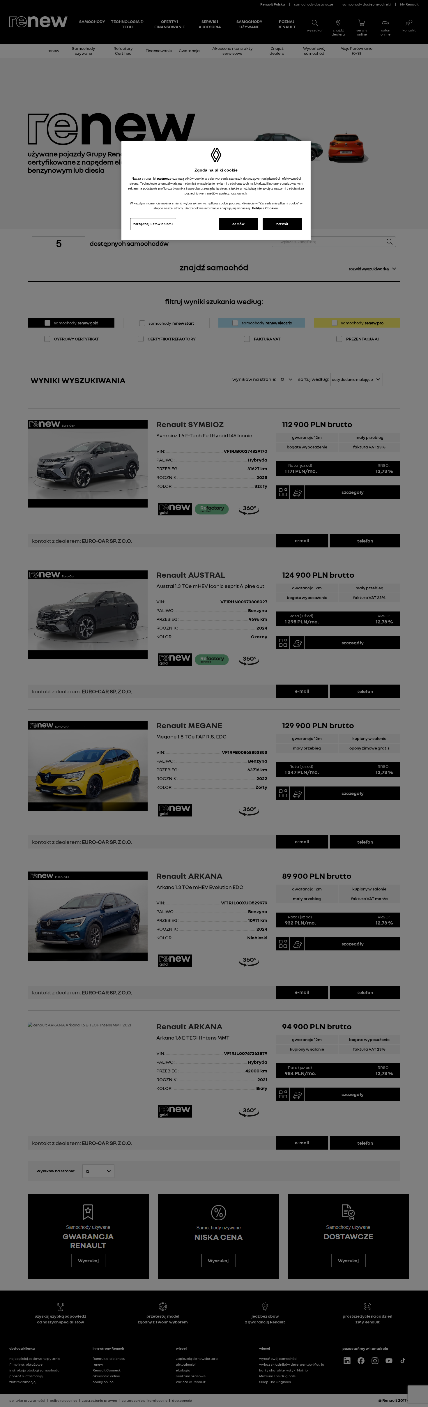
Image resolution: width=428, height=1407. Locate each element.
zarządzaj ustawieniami (153, 224)
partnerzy (164, 178)
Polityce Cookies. (265, 208)
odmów (238, 224)
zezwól (282, 224)
